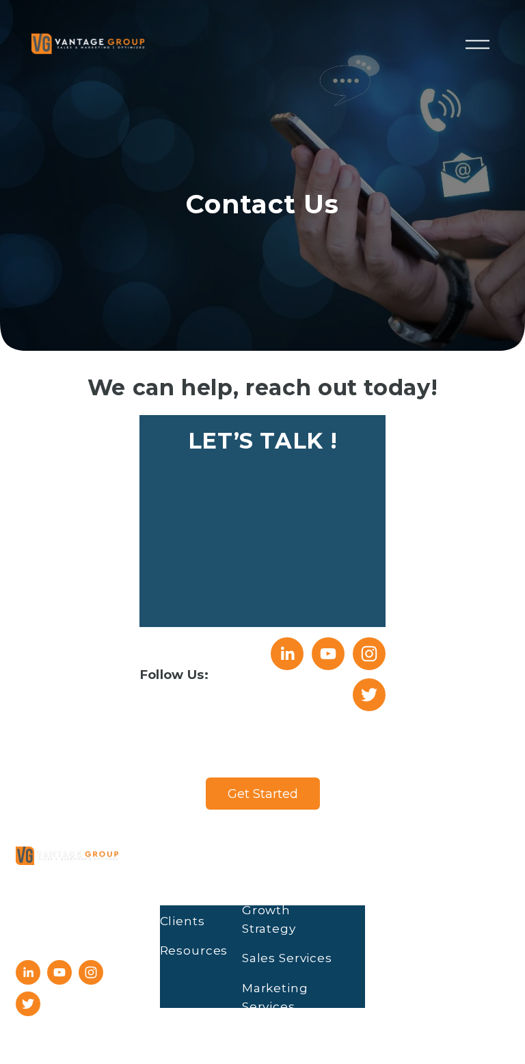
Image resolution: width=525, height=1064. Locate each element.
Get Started (263, 793)
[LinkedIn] (287, 653)
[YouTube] (328, 653)
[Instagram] (369, 653)
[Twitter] (369, 694)
